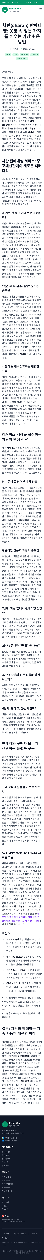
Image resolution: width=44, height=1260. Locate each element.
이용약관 (34, 1234)
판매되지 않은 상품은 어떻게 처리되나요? (21, 1007)
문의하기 (5, 1209)
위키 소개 (5, 1202)
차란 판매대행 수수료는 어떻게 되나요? (22, 997)
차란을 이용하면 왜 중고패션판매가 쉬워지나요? (21, 1015)
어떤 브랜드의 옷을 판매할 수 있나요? (22, 1001)
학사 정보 (5, 1155)
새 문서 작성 (6, 1177)
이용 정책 (5, 1234)
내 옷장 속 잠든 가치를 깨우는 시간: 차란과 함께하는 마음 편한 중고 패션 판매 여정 (20, 917)
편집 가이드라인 (8, 1184)
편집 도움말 (6, 1181)
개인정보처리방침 (19, 1234)
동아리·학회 (6, 1159)
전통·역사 (5, 1166)
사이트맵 (5, 1238)
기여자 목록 (6, 1187)
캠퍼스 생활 (6, 1152)
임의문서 (28, 2)
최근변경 (35, 2)
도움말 (4, 1206)
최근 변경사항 (7, 1191)
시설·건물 (5, 1162)
